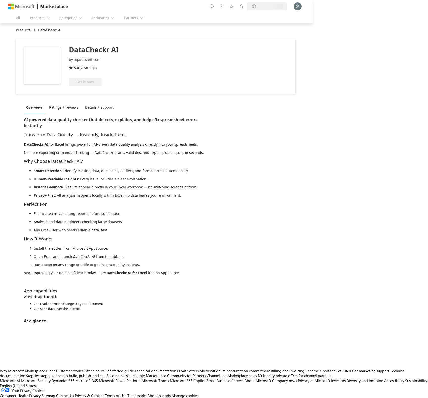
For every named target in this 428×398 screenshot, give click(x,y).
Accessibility (394, 380)
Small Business (218, 380)
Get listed (343, 370)
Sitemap (48, 395)
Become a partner (320, 370)
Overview (34, 107)
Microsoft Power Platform (120, 380)
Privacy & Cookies (89, 395)
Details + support (99, 107)
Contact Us (65, 395)
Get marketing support (370, 370)
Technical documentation (155, 370)
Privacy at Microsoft (314, 380)
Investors (338, 380)
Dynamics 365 (63, 380)
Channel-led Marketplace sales (232, 375)
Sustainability (416, 380)
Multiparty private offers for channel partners (294, 375)
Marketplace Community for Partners (176, 375)
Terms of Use (115, 395)
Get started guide (119, 370)
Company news (284, 380)
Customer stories (69, 370)
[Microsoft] (21, 6)
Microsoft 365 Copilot (188, 380)
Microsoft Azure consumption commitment (235, 370)
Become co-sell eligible (125, 375)
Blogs (50, 370)
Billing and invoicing (287, 370)
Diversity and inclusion (365, 380)
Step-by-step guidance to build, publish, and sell (65, 375)
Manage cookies (185, 395)
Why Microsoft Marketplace (22, 370)
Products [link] (23, 30)
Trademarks (136, 395)
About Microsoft (257, 380)
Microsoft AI (10, 380)
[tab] (35, 107)
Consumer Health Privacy (20, 395)
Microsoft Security (36, 380)
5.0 (76, 67)
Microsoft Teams (155, 380)
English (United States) (18, 385)
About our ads (159, 395)
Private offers (188, 370)
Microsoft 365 (86, 380)
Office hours (94, 370)
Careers (237, 380)
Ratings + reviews (63, 107)
